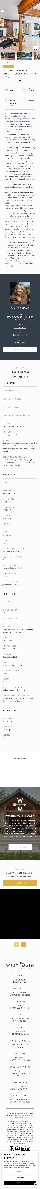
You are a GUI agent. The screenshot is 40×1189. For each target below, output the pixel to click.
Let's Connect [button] (20, 847)
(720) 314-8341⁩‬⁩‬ (20, 979)
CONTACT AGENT (20, 349)
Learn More (22, 1143)
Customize (20, 1178)
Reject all (20, 1172)
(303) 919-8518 (20, 327)
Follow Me (20, 883)
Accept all (20, 1183)
